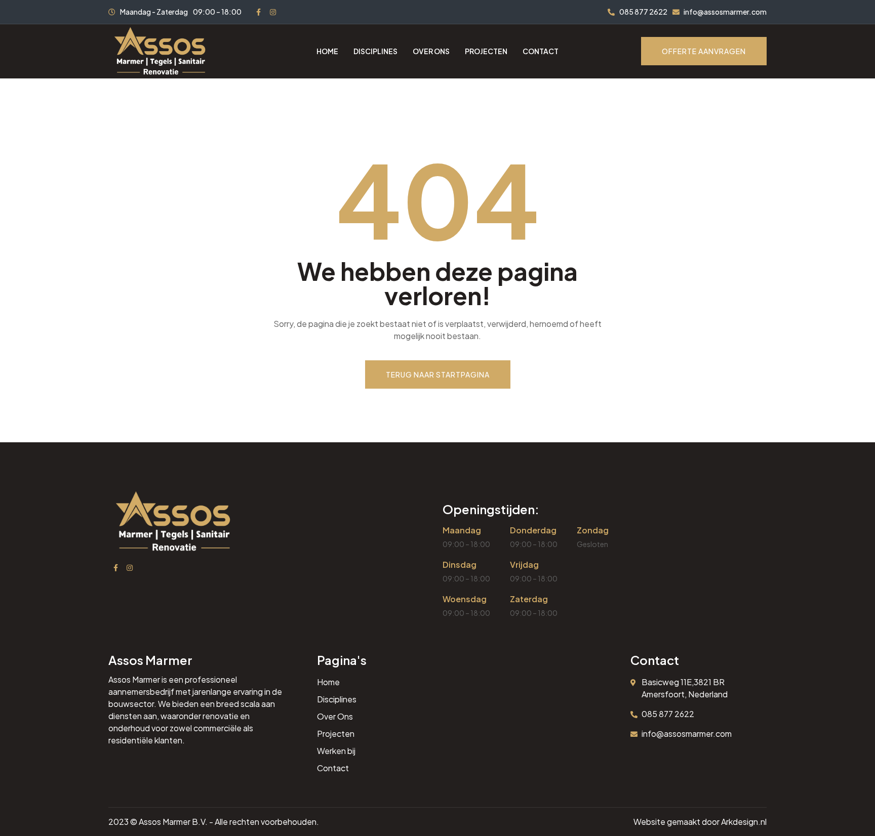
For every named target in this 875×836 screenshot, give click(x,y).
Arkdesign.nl (744, 821)
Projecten (486, 51)
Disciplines (375, 51)
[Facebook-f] (259, 12)
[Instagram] (273, 12)
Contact (541, 51)
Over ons (431, 51)
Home (327, 51)
